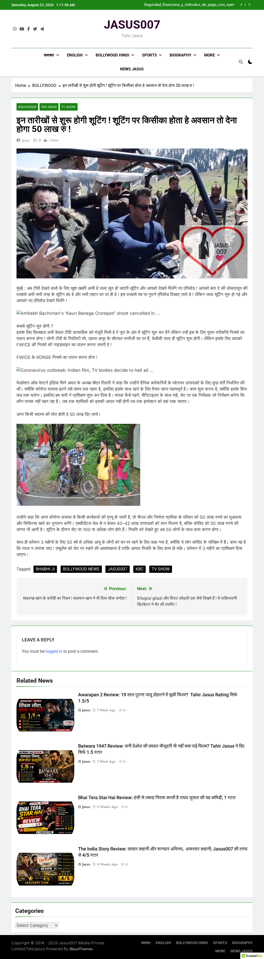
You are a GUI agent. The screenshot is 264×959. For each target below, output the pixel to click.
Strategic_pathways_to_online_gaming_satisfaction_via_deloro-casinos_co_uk (185, 5)
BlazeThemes (81, 949)
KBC (139, 569)
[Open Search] (241, 62)
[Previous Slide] (241, 5)
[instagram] (14, 29)
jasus (25, 140)
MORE (209, 55)
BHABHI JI (45, 569)
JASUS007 (132, 24)
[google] (42, 29)
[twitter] (35, 29)
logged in (54, 651)
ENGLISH (75, 55)
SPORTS (149, 55)
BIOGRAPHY (180, 55)
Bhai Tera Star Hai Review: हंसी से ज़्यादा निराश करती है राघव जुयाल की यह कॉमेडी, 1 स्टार (157, 797)
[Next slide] (249, 5)
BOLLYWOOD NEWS (81, 569)
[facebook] (28, 29)
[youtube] (22, 29)
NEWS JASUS (132, 69)
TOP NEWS (49, 107)
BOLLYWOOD (27, 107)
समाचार (49, 55)
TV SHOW (69, 107)
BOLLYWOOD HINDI (112, 55)
